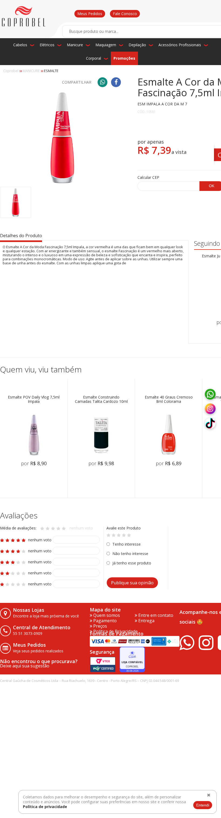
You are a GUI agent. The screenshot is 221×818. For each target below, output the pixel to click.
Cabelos (20, 44)
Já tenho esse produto (131, 563)
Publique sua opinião (132, 583)
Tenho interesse (126, 544)
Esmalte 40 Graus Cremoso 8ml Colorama (169, 399)
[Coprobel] (23, 16)
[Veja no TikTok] (210, 423)
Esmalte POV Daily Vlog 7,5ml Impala (34, 399)
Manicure (75, 44)
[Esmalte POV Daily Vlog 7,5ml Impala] (33, 434)
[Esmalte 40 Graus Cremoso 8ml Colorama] (168, 434)
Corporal (93, 58)
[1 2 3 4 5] (118, 534)
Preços (99, 626)
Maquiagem (105, 44)
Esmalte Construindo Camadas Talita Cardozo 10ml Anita (101, 399)
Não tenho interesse (130, 553)
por (34, 463)
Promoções (124, 58)
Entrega (145, 621)
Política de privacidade (45, 806)
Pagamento (104, 621)
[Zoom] (15, 202)
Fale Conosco (125, 13)
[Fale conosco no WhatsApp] (210, 394)
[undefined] (62, 137)
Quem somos (106, 615)
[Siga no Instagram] (210, 409)
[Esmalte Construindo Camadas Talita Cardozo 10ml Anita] (101, 434)
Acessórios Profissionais (179, 44)
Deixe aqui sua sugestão (24, 666)
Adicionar (41, 482)
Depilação (137, 44)
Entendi (202, 805)
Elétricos (47, 44)
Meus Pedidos (89, 13)
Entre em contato (155, 615)
